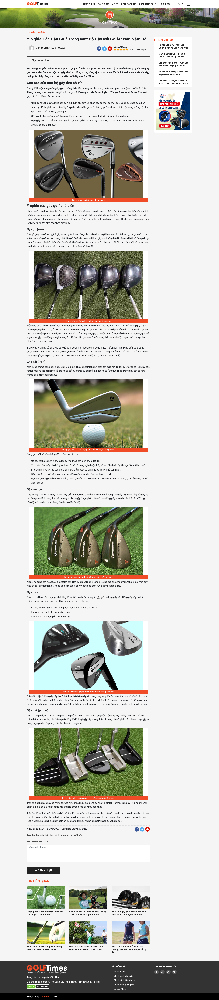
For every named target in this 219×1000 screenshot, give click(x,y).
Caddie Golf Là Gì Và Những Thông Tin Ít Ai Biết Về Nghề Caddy (87, 913)
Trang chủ (89, 4)
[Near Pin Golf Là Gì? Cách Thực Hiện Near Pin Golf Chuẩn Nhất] (88, 932)
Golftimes (46, 996)
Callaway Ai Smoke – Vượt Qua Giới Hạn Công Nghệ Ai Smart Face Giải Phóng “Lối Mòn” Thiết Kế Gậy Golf (173, 64)
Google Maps (120, 989)
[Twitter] (104, 48)
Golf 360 (166, 4)
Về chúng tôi (119, 972)
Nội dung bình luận (37, 841)
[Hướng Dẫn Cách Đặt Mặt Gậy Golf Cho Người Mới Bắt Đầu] (46, 897)
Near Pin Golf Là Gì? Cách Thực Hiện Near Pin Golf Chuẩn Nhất (86, 948)
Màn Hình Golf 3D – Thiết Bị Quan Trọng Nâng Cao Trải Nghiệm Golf (172, 55)
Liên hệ (179, 4)
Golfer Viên (42, 47)
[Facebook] (99, 48)
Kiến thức (41, 32)
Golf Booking (128, 4)
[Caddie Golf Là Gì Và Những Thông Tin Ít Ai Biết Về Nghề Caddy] (88, 897)
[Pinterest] (110, 48)
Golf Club (103, 4)
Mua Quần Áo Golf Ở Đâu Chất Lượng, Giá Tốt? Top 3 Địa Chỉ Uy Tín (129, 949)
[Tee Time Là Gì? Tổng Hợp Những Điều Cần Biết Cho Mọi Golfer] (46, 932)
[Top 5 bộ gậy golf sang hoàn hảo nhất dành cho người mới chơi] (131, 897)
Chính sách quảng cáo (124, 984)
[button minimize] (146, 60)
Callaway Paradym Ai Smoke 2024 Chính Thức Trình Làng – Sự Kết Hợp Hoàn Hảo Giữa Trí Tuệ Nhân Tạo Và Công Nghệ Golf (173, 82)
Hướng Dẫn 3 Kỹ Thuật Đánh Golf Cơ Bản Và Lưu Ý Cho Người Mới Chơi (174, 46)
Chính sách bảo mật (123, 976)
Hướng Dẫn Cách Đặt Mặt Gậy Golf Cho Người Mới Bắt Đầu (45, 913)
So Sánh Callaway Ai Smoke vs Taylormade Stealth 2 (173, 73)
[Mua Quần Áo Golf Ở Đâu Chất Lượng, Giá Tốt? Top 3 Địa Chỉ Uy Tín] (131, 932)
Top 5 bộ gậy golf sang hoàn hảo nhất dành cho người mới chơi (129, 913)
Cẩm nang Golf (147, 4)
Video (115, 4)
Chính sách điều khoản (124, 980)
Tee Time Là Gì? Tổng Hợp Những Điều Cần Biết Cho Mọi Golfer (44, 948)
